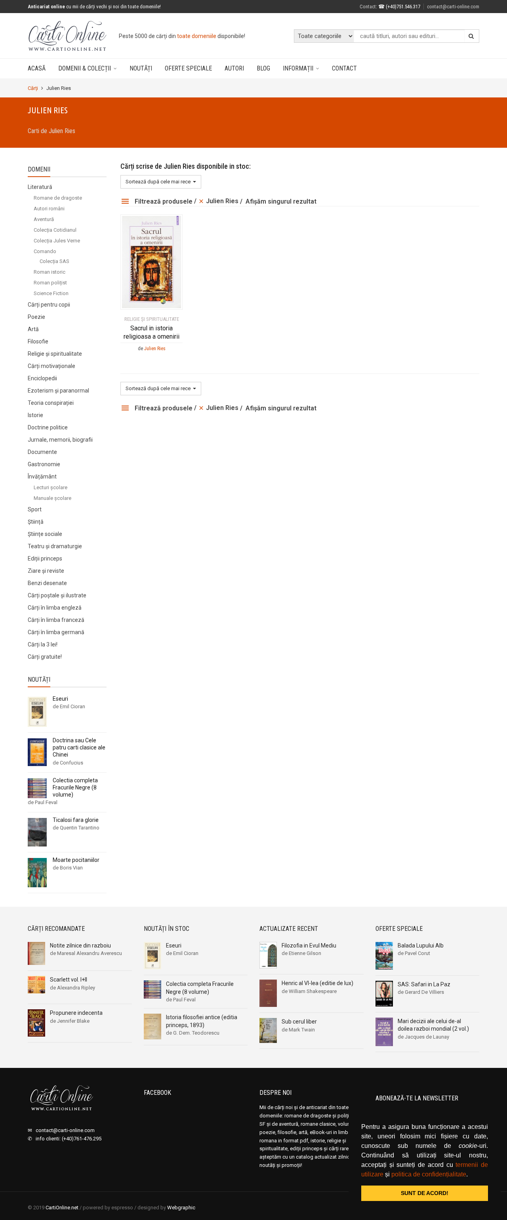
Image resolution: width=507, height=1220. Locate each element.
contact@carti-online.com (453, 7)
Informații (298, 68)
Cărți (33, 88)
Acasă (37, 68)
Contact (344, 68)
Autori (234, 68)
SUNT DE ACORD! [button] (424, 1193)
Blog (263, 68)
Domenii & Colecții (84, 68)
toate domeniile (196, 36)
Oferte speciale (188, 68)
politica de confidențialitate (428, 1174)
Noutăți (141, 68)
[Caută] (471, 36)
